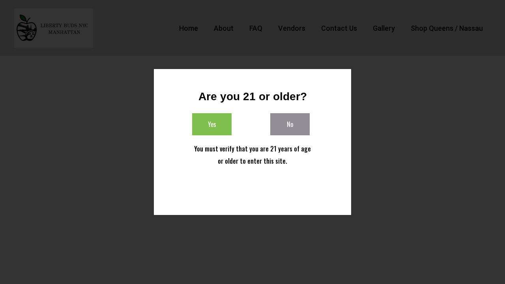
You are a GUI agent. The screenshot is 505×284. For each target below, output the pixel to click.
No (290, 124)
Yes (212, 124)
